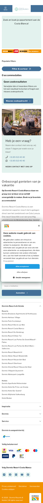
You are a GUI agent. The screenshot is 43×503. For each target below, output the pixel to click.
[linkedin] (16, 474)
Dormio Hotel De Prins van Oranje (15, 387)
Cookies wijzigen (8, 489)
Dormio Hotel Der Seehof (11, 391)
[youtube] (22, 474)
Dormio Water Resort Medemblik (15, 356)
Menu (5, 10)
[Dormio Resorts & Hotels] (21, 9)
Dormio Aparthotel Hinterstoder (14, 383)
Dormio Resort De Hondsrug (13, 332)
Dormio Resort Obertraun (12, 363)
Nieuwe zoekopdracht (17, 101)
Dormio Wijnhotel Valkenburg (13, 394)
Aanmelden (20, 293)
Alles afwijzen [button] (22, 272)
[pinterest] (28, 474)
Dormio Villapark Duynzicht (12, 371)
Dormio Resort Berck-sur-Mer (13, 325)
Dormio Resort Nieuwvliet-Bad (14, 360)
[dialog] (21, 251)
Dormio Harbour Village (11, 317)
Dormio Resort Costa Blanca (13, 328)
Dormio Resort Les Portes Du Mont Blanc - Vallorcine (18, 347)
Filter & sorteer (20, 69)
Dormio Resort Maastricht (12, 352)
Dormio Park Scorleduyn (11, 321)
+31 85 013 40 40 (17, 157)
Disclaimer (23, 486)
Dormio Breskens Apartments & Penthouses (19, 314)
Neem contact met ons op (19, 167)
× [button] (39, 226)
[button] (21, 277)
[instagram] (4, 474)
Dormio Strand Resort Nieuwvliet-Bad (16, 367)
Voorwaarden (35, 486)
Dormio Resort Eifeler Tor (12, 336)
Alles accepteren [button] (22, 266)
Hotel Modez (7, 398)
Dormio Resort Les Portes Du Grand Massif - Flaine (19, 341)
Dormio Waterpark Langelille (13, 374)
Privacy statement (9, 486)
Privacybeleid (8, 261)
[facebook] (10, 474)
